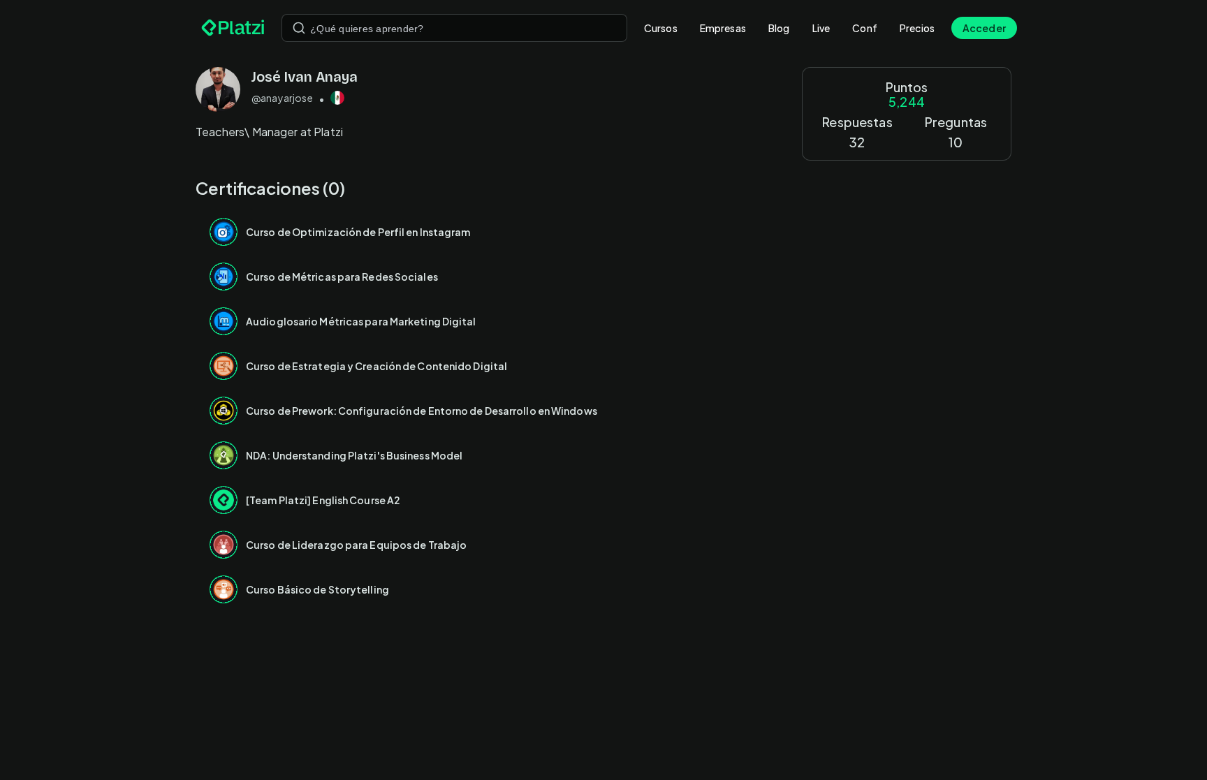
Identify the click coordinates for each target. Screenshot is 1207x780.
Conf (864, 28)
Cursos (661, 28)
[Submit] (299, 28)
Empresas (723, 28)
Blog (779, 28)
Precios (917, 28)
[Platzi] (233, 28)
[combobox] (454, 28)
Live (821, 28)
